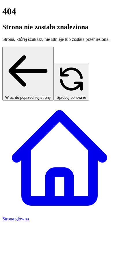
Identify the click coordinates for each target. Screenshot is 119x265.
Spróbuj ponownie (71, 97)
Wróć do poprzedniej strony (28, 97)
